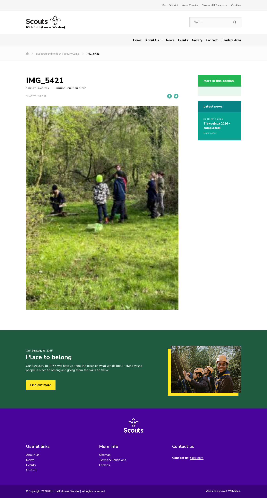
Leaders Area (231, 40)
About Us (152, 40)
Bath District (170, 5)
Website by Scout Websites (223, 491)
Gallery (197, 40)
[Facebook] (169, 96)
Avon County (190, 5)
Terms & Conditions (112, 460)
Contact (212, 40)
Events (183, 40)
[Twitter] (176, 96)
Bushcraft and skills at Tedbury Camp (57, 54)
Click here (196, 458)
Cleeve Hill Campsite (214, 5)
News (170, 40)
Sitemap (105, 455)
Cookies (236, 5)
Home (137, 40)
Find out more (40, 385)
